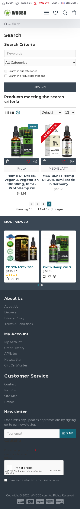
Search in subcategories (23, 71)
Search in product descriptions (27, 76)
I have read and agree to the (34, 480)
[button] (38, 285)
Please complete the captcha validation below (16, 454)
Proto (21, 168)
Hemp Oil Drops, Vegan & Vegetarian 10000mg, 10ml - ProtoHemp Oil (21, 182)
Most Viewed (16, 222)
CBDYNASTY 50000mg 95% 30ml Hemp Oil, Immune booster (22, 267)
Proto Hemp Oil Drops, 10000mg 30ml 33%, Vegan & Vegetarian (58, 267)
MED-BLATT (58, 168)
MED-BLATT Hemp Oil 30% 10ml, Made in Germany (58, 180)
